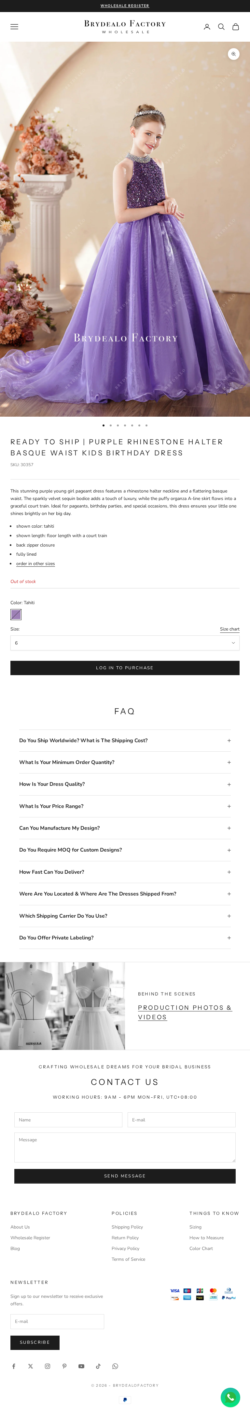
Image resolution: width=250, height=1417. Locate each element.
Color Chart (201, 1248)
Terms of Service (128, 1259)
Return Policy (125, 1238)
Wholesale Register (30, 1238)
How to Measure (206, 1238)
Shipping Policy (127, 1227)
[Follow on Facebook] (13, 1366)
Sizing (195, 1227)
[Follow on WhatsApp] (115, 1366)
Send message (125, 1176)
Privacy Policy (125, 1248)
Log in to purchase (125, 668)
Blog (15, 1248)
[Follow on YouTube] (81, 1366)
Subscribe (35, 1342)
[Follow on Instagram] (47, 1366)
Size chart (230, 629)
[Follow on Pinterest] (64, 1366)
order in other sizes (35, 564)
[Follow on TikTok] (98, 1366)
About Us (20, 1227)
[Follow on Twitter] (30, 1366)
